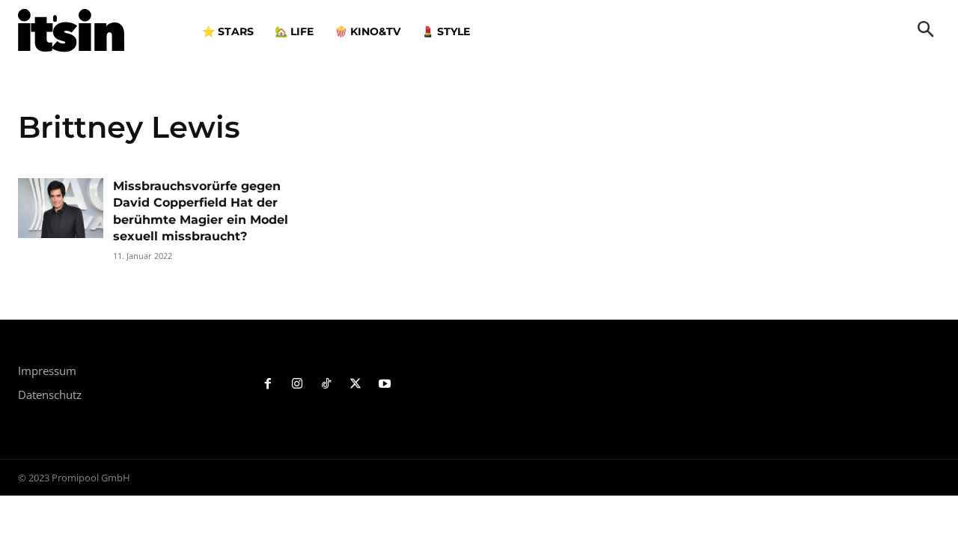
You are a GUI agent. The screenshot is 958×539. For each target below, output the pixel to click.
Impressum (47, 370)
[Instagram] (297, 384)
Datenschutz (50, 394)
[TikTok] (327, 384)
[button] (926, 30)
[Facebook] (268, 384)
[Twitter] (355, 384)
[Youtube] (384, 384)
